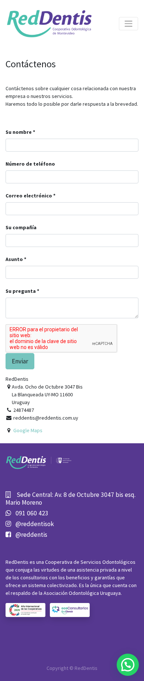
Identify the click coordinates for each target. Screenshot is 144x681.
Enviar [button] (20, 361)
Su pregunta (21, 291)
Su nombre (19, 132)
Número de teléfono (30, 163)
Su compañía (21, 227)
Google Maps (27, 430)
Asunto (14, 259)
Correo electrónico (29, 195)
